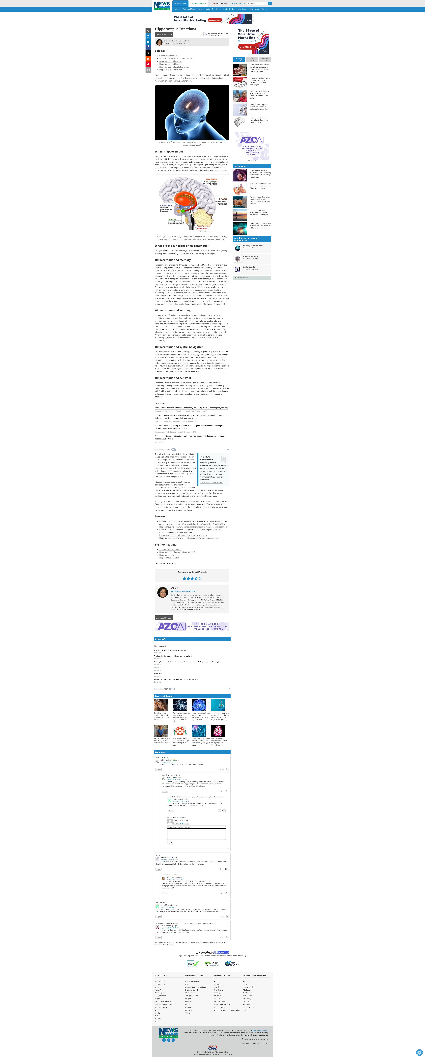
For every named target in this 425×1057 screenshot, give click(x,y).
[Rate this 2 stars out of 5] (188, 578)
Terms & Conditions (221, 1001)
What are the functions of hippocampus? (176, 58)
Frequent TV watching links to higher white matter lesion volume (162, 740)
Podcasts (158, 1019)
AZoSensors (247, 996)
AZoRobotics (247, 993)
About (216, 981)
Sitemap (217, 993)
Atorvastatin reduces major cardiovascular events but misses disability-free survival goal (260, 81)
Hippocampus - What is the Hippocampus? (177, 552)
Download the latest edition (211, 482)
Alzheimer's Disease (250, 256)
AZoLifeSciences (249, 1007)
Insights (158, 999)
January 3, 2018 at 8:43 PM (169, 860)
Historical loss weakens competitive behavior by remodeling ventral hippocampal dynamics (191, 408)
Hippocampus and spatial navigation (174, 67)
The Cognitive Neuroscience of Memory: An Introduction (172, 656)
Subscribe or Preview (250, 248)
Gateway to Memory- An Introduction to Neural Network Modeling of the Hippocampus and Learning (186, 662)
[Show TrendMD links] (228, 449)
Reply (158, 769)
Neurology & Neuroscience (253, 246)
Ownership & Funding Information (227, 1010)
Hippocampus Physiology (170, 555)
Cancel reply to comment (176, 817)
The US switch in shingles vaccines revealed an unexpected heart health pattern (259, 94)
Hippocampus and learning (170, 64)
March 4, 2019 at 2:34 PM (181, 801)
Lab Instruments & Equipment (196, 987)
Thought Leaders (161, 996)
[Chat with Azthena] (419, 1052)
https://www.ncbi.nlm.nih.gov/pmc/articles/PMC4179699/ (183, 535)
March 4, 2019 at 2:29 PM (169, 907)
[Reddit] (148, 58)
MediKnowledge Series (163, 1001)
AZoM (245, 981)
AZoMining (247, 999)
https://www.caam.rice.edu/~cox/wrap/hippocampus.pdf (195, 538)
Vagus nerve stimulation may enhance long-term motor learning (259, 120)
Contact (217, 999)
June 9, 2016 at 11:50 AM (168, 762)
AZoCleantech (248, 987)
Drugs (157, 1010)
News (157, 987)
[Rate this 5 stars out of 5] (200, 578)
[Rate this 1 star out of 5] (184, 578)
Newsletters (218, 990)
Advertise (217, 996)
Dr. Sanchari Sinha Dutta (183, 591)
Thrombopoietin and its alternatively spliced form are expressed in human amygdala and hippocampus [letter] (189, 437)
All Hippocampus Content (170, 549)
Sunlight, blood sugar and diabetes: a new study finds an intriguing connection (260, 107)
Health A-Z (158, 990)
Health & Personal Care (163, 1004)
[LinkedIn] (148, 42)
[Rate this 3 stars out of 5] (192, 578)
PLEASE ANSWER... (162, 758)
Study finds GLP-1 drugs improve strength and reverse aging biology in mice (201, 741)
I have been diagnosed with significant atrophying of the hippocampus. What (184, 923)
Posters (157, 1016)
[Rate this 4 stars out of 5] (196, 578)
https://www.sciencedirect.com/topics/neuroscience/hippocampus (200, 527)
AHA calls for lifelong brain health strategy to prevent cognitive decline (181, 741)
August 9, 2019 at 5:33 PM (175, 879)
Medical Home (180, 3)
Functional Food (160, 984)
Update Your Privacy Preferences (256, 1039)
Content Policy (219, 1007)
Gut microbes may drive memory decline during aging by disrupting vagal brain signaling (220, 716)
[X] (148, 53)
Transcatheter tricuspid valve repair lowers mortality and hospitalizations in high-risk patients (260, 173)
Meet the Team (219, 984)
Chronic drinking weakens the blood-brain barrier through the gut (162, 716)
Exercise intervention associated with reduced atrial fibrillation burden (259, 212)
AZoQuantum (248, 1001)
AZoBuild (246, 1004)
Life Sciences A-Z (191, 990)
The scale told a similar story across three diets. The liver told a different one (260, 225)
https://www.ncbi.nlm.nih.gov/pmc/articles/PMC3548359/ (201, 524)
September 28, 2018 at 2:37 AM (177, 779)
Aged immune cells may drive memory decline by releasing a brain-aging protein (201, 716)
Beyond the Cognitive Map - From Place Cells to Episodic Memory (175, 679)
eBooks (157, 1013)
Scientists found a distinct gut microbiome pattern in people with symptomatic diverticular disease (259, 68)
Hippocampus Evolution (169, 558)
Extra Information (162, 903)
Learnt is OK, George (169, 875)
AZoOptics (247, 990)
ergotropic (157, 668)
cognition (157, 673)
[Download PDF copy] (148, 30)
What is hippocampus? (168, 56)
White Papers (160, 993)
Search (216, 987)
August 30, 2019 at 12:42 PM (170, 928)
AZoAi (245, 1010)
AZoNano (246, 984)
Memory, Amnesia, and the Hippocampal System (170, 650)
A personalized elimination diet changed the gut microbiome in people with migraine (260, 200)
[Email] (148, 70)
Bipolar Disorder (249, 267)
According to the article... (171, 775)
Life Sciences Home (198, 3)
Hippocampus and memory (170, 61)
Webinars (188, 1001)
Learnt (158, 855)
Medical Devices (161, 1007)
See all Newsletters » (241, 277)
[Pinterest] (148, 64)
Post (170, 843)
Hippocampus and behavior (171, 69)
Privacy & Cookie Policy (222, 1004)
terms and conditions (260, 1030)
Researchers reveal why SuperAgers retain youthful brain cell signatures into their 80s (182, 717)
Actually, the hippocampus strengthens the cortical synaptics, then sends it (195, 797)
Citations (159, 639)
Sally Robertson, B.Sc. (180, 44)
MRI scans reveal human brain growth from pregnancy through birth (219, 741)
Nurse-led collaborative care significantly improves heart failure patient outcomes (260, 186)
